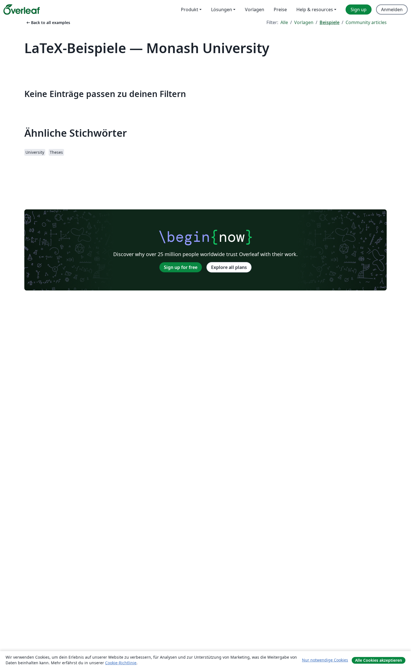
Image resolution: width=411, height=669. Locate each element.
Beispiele (329, 22)
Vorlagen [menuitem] (254, 9)
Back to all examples (47, 22)
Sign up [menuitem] (359, 9)
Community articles (366, 22)
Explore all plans (229, 267)
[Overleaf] (21, 9)
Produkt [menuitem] (189, 9)
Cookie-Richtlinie (120, 662)
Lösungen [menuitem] (221, 9)
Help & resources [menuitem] (314, 9)
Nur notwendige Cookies (325, 660)
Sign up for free (180, 267)
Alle (284, 22)
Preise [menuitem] (280, 9)
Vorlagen (303, 22)
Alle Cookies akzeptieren (378, 660)
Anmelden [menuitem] (392, 9)
